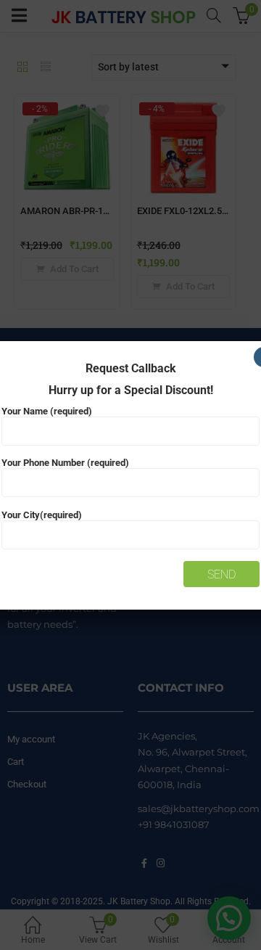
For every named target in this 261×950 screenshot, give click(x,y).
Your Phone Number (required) (65, 462)
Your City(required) (41, 514)
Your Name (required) (46, 411)
